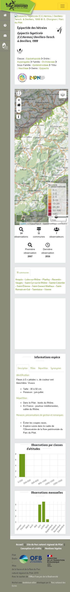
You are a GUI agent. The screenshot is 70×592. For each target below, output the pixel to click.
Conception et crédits (31, 548)
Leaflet (23, 223)
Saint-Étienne (23, 286)
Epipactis (44, 68)
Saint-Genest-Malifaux (43, 286)
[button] (18, 105)
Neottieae (24, 68)
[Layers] (62, 94)
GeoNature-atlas (29, 582)
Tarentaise (37, 289)
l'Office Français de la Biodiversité (43, 576)
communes (23, 272)
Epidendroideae (40, 65)
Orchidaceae (48, 62)
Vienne (47, 289)
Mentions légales (53, 548)
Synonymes (56, 368)
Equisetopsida (33, 58)
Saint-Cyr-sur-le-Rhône (36, 283)
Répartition (43, 368)
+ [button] (19, 100)
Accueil (19, 544)
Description (23, 368)
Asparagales (23, 62)
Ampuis (19, 279)
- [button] (19, 110)
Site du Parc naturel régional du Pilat (45, 544)
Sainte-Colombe (57, 283)
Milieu (33, 368)
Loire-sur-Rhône (32, 279)
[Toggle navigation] (62, 6)
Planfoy (46, 279)
